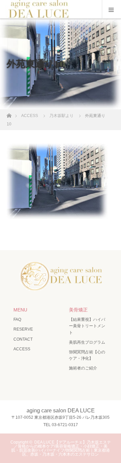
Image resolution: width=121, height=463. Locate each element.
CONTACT (23, 339)
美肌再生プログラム (87, 342)
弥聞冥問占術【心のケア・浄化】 (87, 355)
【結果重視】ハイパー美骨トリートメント (87, 326)
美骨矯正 (78, 309)
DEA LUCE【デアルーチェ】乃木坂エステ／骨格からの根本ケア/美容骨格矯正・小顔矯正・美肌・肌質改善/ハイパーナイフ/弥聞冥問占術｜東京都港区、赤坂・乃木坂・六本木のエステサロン (61, 448)
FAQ (17, 319)
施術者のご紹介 (83, 368)
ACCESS (21, 349)
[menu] (111, 9)
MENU (20, 309)
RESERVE (23, 329)
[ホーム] (9, 113)
